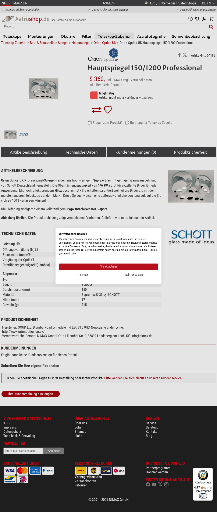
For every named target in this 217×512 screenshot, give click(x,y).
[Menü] (210, 470)
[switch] (203, 495)
